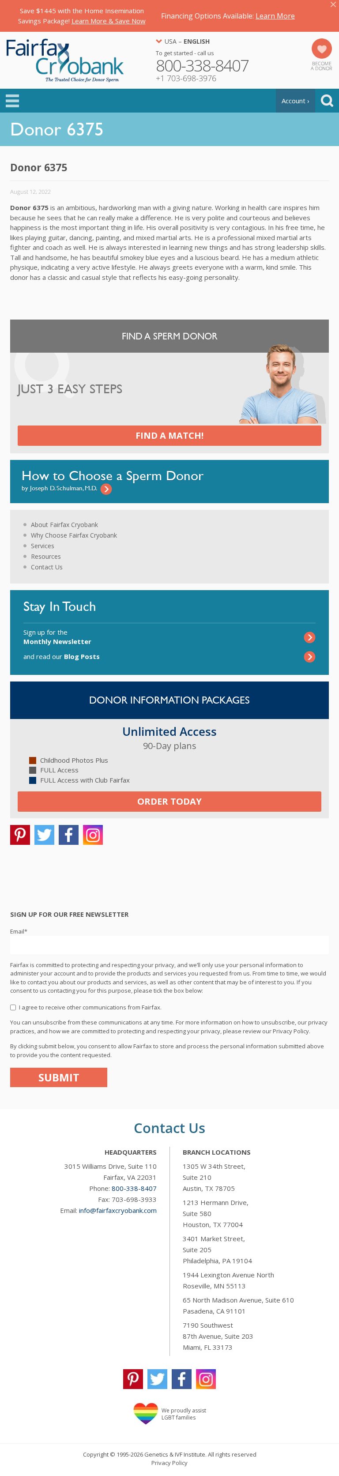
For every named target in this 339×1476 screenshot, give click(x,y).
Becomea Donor (321, 66)
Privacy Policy (169, 1463)
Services (42, 546)
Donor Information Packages (169, 700)
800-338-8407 (134, 1188)
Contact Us (47, 567)
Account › (295, 100)
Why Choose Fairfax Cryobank (74, 535)
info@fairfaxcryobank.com (118, 1210)
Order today (169, 801)
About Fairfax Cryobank (64, 524)
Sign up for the (57, 637)
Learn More (275, 16)
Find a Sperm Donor (170, 336)
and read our (61, 656)
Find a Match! (169, 435)
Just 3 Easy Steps (70, 389)
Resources (46, 556)
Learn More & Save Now (109, 20)
